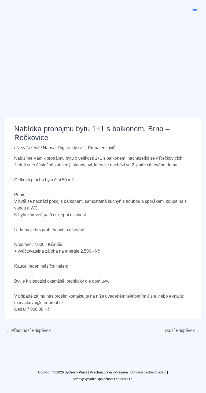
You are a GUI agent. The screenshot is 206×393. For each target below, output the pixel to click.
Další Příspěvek (182, 330)
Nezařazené (28, 147)
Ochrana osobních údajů (148, 372)
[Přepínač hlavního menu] (195, 10)
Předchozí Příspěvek (28, 330)
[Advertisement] (103, 61)
